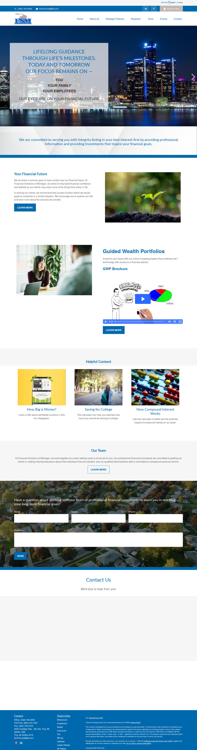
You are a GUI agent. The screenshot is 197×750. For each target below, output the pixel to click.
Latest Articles (63, 745)
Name (17, 511)
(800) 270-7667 (31, 722)
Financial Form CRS (96, 718)
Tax (58, 734)
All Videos (61, 748)
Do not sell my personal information (138, 743)
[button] (80, 18)
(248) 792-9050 (25, 8)
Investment (62, 723)
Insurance (61, 730)
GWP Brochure (115, 268)
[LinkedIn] (145, 9)
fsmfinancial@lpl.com (49, 8)
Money (60, 737)
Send (20, 556)
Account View (173, 8)
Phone (131, 511)
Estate (60, 727)
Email (74, 511)
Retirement (62, 719)
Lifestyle (61, 741)
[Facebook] (153, 9)
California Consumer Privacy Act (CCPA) (158, 741)
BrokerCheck (135, 722)
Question (18, 530)
